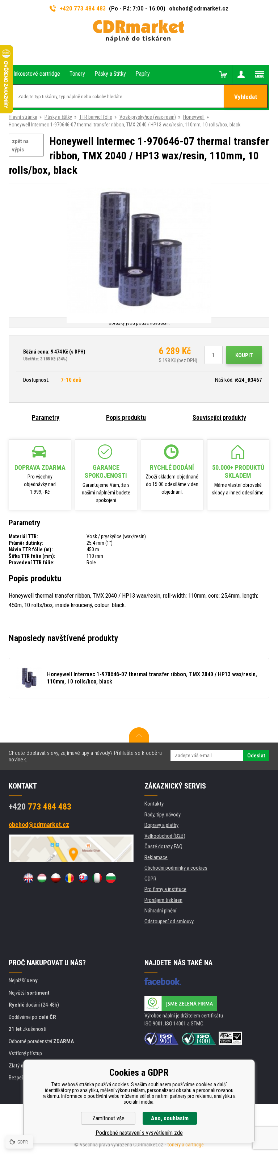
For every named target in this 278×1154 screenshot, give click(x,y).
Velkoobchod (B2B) (164, 836)
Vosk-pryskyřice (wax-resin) (147, 117)
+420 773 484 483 (83, 8)
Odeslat (256, 755)
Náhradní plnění (160, 910)
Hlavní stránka (23, 117)
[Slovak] (83, 878)
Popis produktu (126, 417)
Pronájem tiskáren (163, 900)
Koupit (244, 355)
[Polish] (56, 878)
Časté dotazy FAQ (163, 846)
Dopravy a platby (161, 825)
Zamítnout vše (108, 1118)
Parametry (45, 417)
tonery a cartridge (185, 1144)
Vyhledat (245, 96)
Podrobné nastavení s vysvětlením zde (139, 1132)
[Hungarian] (42, 878)
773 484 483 (40, 807)
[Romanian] (69, 878)
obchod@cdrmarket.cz (198, 8)
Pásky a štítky (58, 117)
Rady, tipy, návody (162, 814)
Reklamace (156, 857)
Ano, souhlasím (170, 1118)
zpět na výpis (20, 145)
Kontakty (154, 803)
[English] (28, 878)
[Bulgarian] (111, 878)
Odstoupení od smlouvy (169, 921)
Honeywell (194, 117)
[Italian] (97, 878)
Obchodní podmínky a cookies (175, 868)
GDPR (150, 878)
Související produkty (219, 417)
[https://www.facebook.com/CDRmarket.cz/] (162, 981)
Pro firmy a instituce (165, 889)
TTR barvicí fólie (95, 117)
